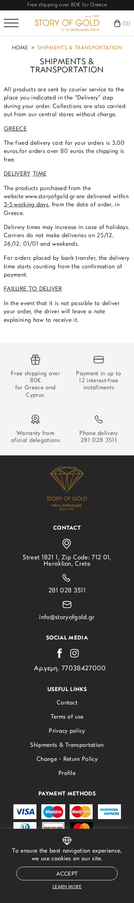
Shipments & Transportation (79, 48)
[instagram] (74, 653)
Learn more (67, 887)
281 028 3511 (98, 441)
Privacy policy (67, 731)
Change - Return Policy (67, 759)
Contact (67, 703)
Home (20, 48)
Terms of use (67, 717)
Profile (67, 773)
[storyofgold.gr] (67, 23)
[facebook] (59, 653)
